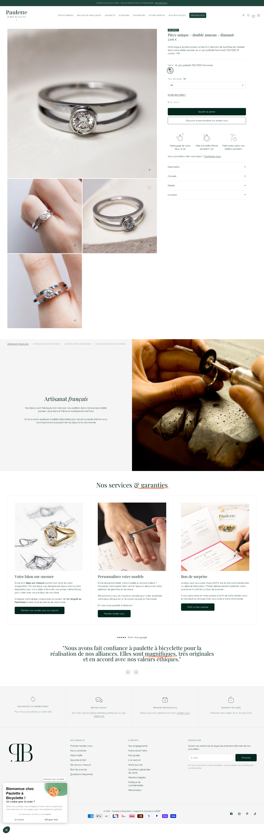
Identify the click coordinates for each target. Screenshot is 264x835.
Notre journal (135, 764)
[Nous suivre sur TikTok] (255, 813)
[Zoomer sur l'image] (150, 170)
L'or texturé (134, 760)
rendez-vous (183, 712)
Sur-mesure (139, 15)
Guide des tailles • (177, 94)
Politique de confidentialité (135, 784)
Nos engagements (138, 745)
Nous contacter (78, 750)
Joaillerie (124, 15)
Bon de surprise (78, 769)
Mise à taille (76, 755)
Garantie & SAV (78, 760)
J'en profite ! (161, 3)
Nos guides (134, 755)
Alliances (110, 15)
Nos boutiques (177, 15)
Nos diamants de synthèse (110, 344)
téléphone (99, 716)
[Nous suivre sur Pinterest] (247, 813)
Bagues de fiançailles (89, 15)
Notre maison (157, 15)
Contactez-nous (212, 156)
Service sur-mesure (80, 764)
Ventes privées (65, 15)
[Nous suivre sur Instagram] (239, 813)
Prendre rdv (198, 15)
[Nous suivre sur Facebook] (231, 813)
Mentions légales (137, 777)
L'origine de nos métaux (46, 344)
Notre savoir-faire (137, 750)
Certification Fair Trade (77, 344)
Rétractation (134, 790)
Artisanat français (18, 344)
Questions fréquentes (81, 774)
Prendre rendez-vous (81, 745)
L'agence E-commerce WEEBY (147, 811)
